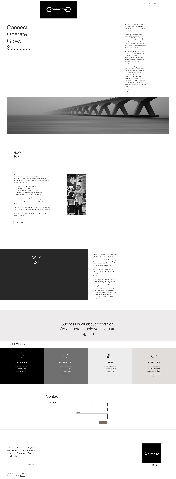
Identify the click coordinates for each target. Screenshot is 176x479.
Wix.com (22, 476)
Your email (10, 461)
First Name (78, 401)
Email (77, 407)
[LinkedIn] (55, 402)
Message (78, 412)
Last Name (95, 401)
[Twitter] (53, 402)
